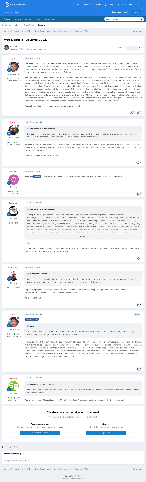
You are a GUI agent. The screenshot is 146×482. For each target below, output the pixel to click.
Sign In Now (106, 433)
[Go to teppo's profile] (13, 130)
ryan (15, 46)
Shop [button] (131, 4)
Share (121, 48)
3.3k (10, 142)
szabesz (13, 378)
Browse (7, 19)
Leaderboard (50, 19)
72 (12, 223)
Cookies (78, 476)
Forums (16, 13)
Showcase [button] (88, 4)
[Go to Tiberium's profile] (13, 211)
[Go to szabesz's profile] (13, 386)
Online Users (28, 25)
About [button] (78, 4)
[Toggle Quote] (28, 128)
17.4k (10, 78)
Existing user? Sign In (120, 12)
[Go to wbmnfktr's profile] (13, 275)
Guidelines (6, 25)
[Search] (141, 19)
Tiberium (13, 203)
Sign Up (136, 12)
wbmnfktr (13, 267)
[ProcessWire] (16, 4)
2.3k (10, 287)
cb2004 (13, 171)
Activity (17, 19)
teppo (13, 122)
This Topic (133, 19)
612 (11, 191)
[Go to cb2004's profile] (13, 179)
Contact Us (69, 476)
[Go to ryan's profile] (6, 47)
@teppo (37, 176)
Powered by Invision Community (73, 478)
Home (7, 13)
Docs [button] (139, 4)
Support (28, 19)
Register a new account (40, 433)
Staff (17, 25)
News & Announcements (38, 49)
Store (38, 19)
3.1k (10, 398)
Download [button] (121, 4)
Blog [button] (111, 4)
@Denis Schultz (32, 319)
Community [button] (101, 4)
